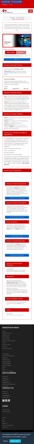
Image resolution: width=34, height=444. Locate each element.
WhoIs (4, 367)
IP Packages (5, 354)
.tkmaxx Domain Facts (17, 236)
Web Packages (6, 363)
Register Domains (7, 333)
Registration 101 (6, 382)
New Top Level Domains (9, 340)
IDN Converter (6, 339)
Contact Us (5, 393)
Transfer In (5, 357)
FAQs (3, 369)
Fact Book (5, 376)
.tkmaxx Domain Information (17, 217)
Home (4, 331)
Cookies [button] (24, 436)
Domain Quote (6, 344)
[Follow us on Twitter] (6, 400)
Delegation (5, 378)
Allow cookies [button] (15, 441)
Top (3, 419)
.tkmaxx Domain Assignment (17, 198)
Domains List (5, 335)
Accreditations (6, 395)
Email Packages (6, 365)
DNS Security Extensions (8, 384)
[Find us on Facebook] (3, 400)
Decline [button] (5, 441)
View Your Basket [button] (16, 2)
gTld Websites (20, 17)
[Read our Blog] (9, 400)
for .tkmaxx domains (20, 125)
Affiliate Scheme (6, 361)
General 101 (5, 380)
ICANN (14, 189)
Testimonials (5, 397)
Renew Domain (6, 411)
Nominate (12, 17)
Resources (5, 386)
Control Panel (6, 409)
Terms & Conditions (7, 371)
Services (4, 346)
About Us (4, 391)
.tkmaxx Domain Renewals (17, 255)
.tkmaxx (6, 86)
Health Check (6, 359)
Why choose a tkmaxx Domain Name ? (15, 315)
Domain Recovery (7, 348)
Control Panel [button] (5, 2)
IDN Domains (5, 337)
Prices (4, 342)
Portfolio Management (8, 356)
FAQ (3, 421)
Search (17, 59)
